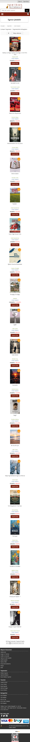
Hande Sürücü (15, 389)
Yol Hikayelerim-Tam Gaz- (15, 506)
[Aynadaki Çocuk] (15, 68)
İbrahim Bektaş (15, 419)
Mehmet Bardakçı (15, 600)
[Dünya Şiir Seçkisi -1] (15, 581)
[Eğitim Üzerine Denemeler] (15, 249)
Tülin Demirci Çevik (15, 87)
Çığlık (15, 324)
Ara (27, 10)
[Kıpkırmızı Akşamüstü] (15, 98)
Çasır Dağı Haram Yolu (15, 234)
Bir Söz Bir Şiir (15, 445)
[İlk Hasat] (14, 521)
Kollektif (15, 298)
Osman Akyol (15, 147)
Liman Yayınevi (15, 58)
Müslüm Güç (15, 359)
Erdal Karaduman (15, 208)
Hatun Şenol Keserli (15, 630)
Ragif (15, 415)
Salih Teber (15, 449)
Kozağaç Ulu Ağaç (15, 294)
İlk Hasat (15, 536)
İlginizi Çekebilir (14, 20)
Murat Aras (15, 540)
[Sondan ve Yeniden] (15, 551)
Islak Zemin (15, 355)
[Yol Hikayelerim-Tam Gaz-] (15, 491)
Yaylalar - (14, 204)
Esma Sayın (15, 479)
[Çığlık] (15, 309)
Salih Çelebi (15, 328)
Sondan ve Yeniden (15, 566)
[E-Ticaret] (17, 731)
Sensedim (15, 385)
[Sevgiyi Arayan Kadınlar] (15, 611)
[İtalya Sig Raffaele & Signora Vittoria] (15, 460)
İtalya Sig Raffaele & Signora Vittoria (15, 476)
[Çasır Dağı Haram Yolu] (15, 219)
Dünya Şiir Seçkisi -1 (15, 596)
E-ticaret (12, 731)
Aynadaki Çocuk (15, 83)
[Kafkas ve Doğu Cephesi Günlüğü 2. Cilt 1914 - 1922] (15, 37)
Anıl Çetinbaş (15, 510)
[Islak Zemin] (15, 340)
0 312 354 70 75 (4, 709)
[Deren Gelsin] (15, 158)
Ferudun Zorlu (15, 177)
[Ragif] (15, 400)
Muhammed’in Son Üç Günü (15, 143)
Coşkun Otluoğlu (15, 268)
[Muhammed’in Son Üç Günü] (15, 128)
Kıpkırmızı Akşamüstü (15, 113)
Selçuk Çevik (15, 57)
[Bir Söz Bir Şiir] (15, 430)
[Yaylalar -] (15, 189)
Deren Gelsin (14, 173)
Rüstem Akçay (15, 117)
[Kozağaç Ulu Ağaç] (15, 279)
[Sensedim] (15, 370)
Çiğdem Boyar (15, 570)
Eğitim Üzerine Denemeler (15, 264)
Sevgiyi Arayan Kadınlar (15, 627)
